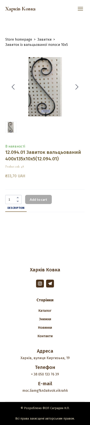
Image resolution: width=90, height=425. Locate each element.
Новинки (45, 327)
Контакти (45, 336)
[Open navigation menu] (80, 8)
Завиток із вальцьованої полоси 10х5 (36, 45)
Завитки (44, 39)
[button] (18, 197)
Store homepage (18, 39)
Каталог (45, 311)
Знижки (45, 319)
